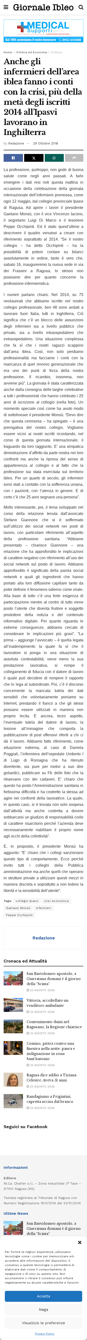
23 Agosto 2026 (42, 990)
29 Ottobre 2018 (45, 143)
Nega (43, 1309)
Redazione (16, 143)
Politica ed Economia (31, 52)
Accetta (43, 1296)
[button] (79, 1242)
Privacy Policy (44, 1333)
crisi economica (56, 901)
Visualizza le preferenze (43, 1323)
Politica (56, 52)
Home (8, 52)
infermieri (43, 908)
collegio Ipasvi (27, 901)
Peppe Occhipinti (19, 915)
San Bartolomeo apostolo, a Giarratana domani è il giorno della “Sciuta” (54, 978)
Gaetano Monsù (18, 908)
